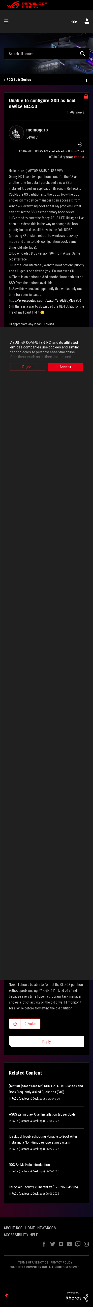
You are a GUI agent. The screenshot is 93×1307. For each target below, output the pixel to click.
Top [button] (7, 1295)
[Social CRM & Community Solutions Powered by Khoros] (77, 1297)
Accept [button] (65, 367)
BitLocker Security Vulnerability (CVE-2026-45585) (43, 1187)
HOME (30, 1228)
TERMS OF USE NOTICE (33, 1262)
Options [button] (86, 80)
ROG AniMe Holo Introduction (29, 1165)
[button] (15, 1024)
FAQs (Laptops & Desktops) (28, 1098)
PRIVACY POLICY (61, 1262)
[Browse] (8, 21)
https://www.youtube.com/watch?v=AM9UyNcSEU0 (45, 300)
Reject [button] (27, 367)
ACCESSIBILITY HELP (21, 1235)
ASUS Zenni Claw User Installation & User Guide (42, 1114)
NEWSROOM (47, 1228)
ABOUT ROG (13, 1228)
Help (74, 21)
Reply (46, 1041)
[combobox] (46, 53)
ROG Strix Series (18, 80)
